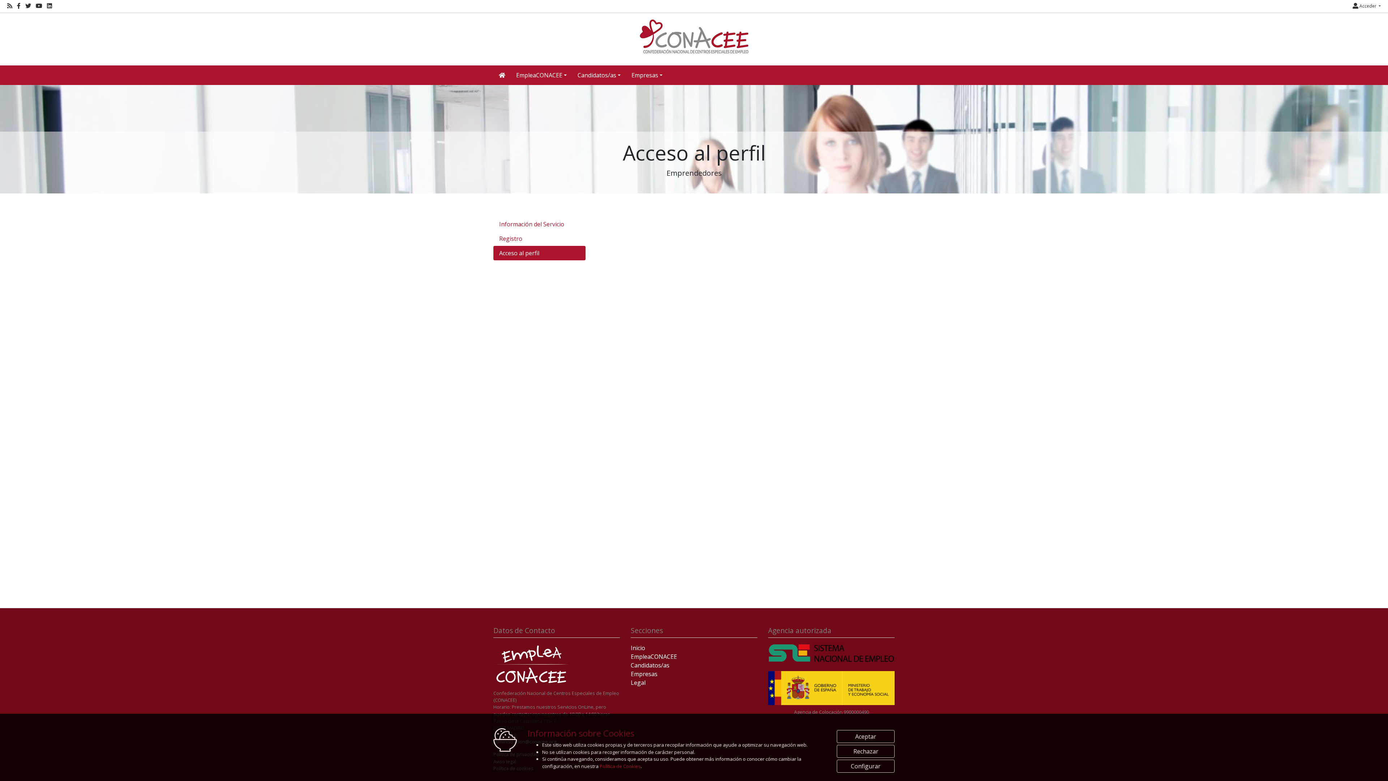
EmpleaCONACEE (654, 657)
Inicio (638, 648)
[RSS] (9, 6)
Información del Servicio (531, 224)
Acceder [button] (1368, 6)
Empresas (644, 674)
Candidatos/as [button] (597, 75)
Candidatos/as (650, 665)
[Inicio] (694, 36)
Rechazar (865, 751)
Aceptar (865, 737)
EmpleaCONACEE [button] (539, 75)
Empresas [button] (644, 75)
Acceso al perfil (519, 253)
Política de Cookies (620, 766)
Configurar (866, 766)
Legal (638, 683)
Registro (510, 239)
